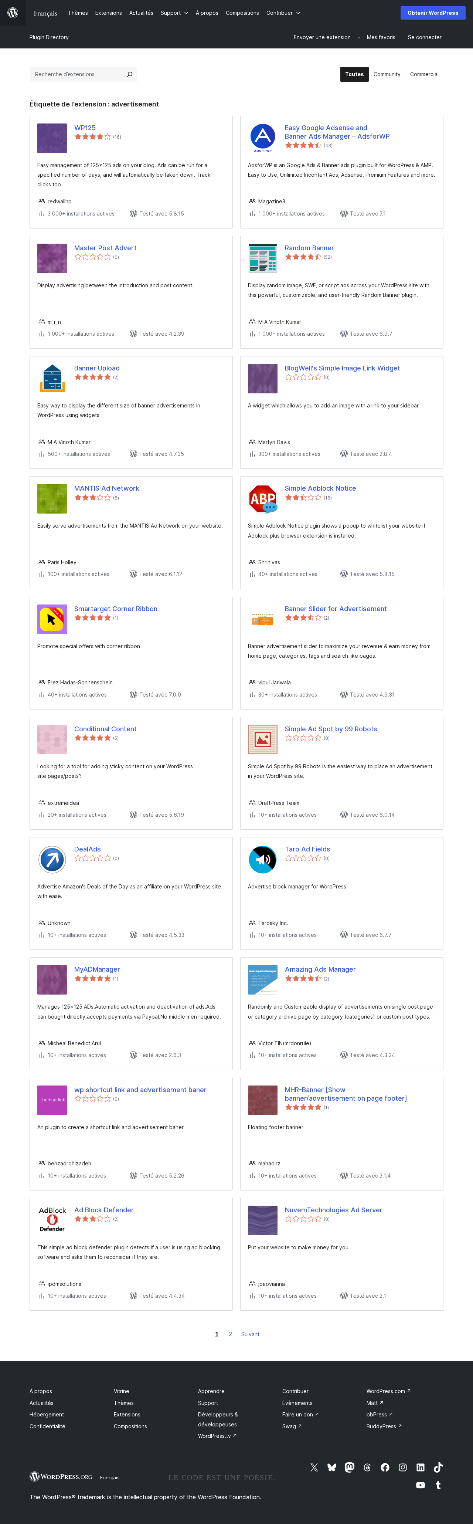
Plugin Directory (49, 37)
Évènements (297, 1403)
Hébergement (47, 1414)
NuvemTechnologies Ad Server (333, 1210)
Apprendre (211, 1391)
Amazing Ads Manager (320, 969)
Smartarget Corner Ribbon (115, 609)
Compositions (130, 1426)
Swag (292, 1426)
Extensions (127, 1414)
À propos (41, 1391)
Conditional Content (105, 729)
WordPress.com (389, 1391)
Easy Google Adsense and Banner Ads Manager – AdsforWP (337, 132)
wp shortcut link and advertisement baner (140, 1090)
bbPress (380, 1414)
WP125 (85, 128)
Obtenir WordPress (433, 13)
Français (110, 1477)
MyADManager (97, 969)
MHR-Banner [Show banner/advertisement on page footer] (346, 1094)
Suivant (250, 1334)
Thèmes (124, 1403)
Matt (375, 1403)
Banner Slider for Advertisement (336, 609)
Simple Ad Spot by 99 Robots (331, 729)
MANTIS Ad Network (106, 488)
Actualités (42, 1403)
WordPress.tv (217, 1436)
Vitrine (121, 1391)
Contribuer (295, 1391)
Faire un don (300, 1414)
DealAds (87, 849)
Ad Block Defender (104, 1210)
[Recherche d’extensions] (129, 74)
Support (208, 1403)
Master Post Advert (105, 248)
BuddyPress (384, 1426)
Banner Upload (97, 368)
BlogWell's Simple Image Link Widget (342, 368)
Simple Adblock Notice (320, 488)
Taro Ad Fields (307, 849)
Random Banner (309, 248)
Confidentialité (47, 1426)
